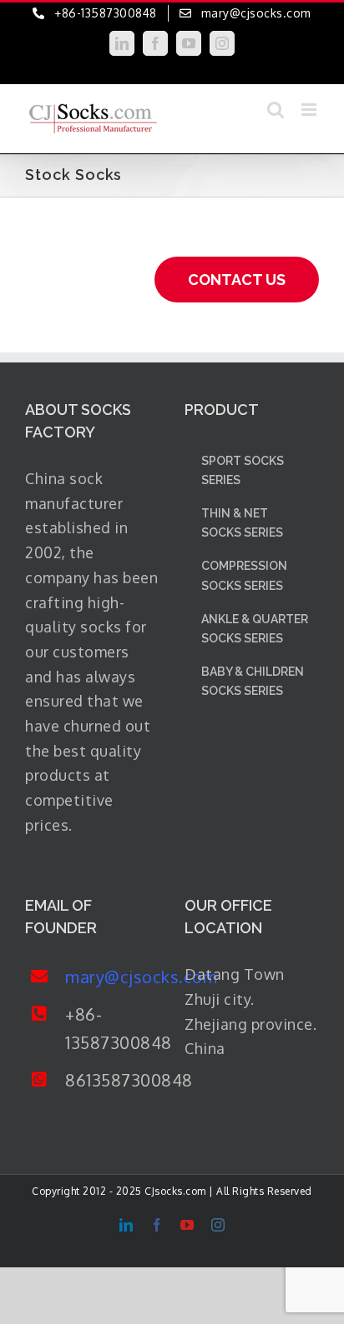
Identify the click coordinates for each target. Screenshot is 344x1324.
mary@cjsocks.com (112, 976)
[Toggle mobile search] (276, 109)
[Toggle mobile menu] (310, 109)
